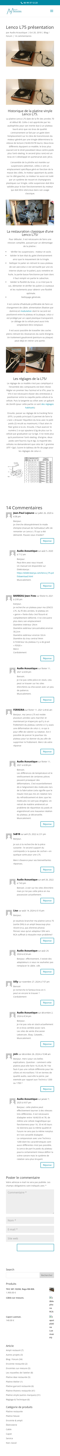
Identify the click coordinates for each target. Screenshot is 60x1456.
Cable (9, 1429)
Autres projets (13, 1354)
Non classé (11, 1442)
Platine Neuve (13, 1416)
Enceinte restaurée (15, 1363)
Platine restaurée (14, 1411)
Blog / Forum (12, 1359)
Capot (9, 1433)
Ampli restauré (13, 1350)
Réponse (47, 540)
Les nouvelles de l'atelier (18, 1372)
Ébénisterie (11, 1424)
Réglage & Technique (16, 1399)
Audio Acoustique (18, 32)
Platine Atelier (13, 1381)
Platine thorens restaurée (18, 1390)
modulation (26, 311)
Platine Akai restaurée (16, 1377)
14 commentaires (23, 36)
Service (9, 1438)
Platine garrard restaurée (18, 1386)
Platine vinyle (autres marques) (21, 1395)
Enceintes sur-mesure (16, 1368)
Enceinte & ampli (14, 1420)
